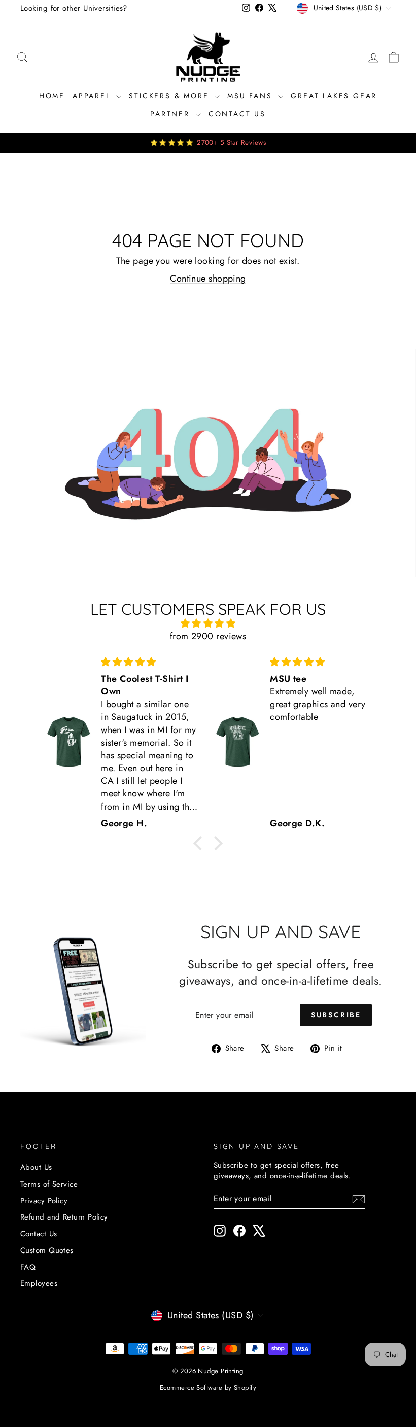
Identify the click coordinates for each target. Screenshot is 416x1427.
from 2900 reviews (208, 636)
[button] (200, 843)
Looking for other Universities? (73, 8)
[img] (208, 623)
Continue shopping (208, 278)
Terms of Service (49, 1184)
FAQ (28, 1267)
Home (52, 96)
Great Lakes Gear (334, 96)
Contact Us (237, 114)
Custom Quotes (47, 1250)
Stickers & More (170, 96)
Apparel (93, 96)
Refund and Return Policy (64, 1217)
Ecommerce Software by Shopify (208, 1388)
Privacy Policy (43, 1200)
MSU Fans (251, 96)
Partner (171, 114)
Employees (38, 1283)
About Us (36, 1167)
